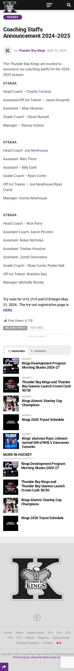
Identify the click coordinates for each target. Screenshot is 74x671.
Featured (36, 327)
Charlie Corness (38, 91)
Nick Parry (34, 223)
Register (43, 638)
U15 (67, 632)
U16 (59, 632)
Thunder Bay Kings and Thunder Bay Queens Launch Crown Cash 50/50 (46, 386)
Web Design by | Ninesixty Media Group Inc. (37, 657)
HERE (7, 310)
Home (8, 632)
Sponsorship (61, 638)
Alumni (30, 638)
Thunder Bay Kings (31, 50)
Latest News (35, 632)
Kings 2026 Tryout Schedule (43, 419)
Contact (48, 643)
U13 (19, 638)
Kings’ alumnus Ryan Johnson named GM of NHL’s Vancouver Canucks (45, 442)
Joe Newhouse (36, 150)
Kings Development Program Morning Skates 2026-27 (44, 365)
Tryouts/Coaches (27, 643)
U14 (10, 638)
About (19, 632)
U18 (50, 632)
